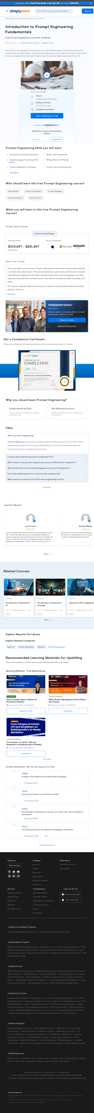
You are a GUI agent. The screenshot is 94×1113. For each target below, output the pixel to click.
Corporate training (40, 893)
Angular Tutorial (57, 1058)
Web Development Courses (38, 1037)
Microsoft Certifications (42, 1043)
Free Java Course (48, 1010)
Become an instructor (68, 864)
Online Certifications (28, 1031)
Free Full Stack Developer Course (47, 1013)
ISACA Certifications (48, 1040)
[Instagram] (18, 876)
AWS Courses (25, 1043)
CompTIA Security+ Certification (71, 974)
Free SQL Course (69, 1013)
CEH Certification (31, 974)
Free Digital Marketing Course (27, 1010)
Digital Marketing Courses (75, 1043)
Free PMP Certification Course (19, 1013)
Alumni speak (37, 876)
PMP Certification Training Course (20, 971)
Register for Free (26, 711)
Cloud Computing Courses (43, 1028)
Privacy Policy (50, 1072)
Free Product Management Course (66, 1001)
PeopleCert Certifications (37, 1034)
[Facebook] (9, 872)
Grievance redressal (40, 880)
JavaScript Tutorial (29, 1058)
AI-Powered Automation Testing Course (65, 953)
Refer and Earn (14, 865)
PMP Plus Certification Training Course (22, 947)
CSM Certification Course (46, 971)
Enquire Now (57, 139)
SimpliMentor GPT (14, 909)
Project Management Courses (18, 1028)
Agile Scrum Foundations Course (37, 1001)
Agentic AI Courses (46, 1031)
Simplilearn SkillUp (14, 893)
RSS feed (10, 905)
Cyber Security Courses (66, 1031)
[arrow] (47, 435)
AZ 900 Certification (48, 974)
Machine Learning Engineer (45, 233)
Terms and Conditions (33, 1072)
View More (14, 172)
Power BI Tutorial (50, 1061)
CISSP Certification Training (54, 977)
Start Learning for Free (47, 115)
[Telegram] (14, 876)
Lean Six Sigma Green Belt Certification (31, 980)
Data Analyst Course (48, 947)
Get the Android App (72, 894)
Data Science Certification (68, 947)
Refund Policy (64, 1072)
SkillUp (13, 18)
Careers (36, 868)
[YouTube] (18, 872)
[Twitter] (14, 872)
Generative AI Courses (65, 1028)
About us (36, 864)
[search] (38, 11)
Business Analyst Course (37, 953)
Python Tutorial (13, 1058)
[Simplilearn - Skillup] (20, 11)
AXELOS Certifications (29, 1040)
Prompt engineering (16, 442)
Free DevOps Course (58, 1007)
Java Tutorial (43, 1058)
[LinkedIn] (9, 876)
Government (37, 913)
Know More (68, 711)
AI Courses (58, 1043)
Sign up (87, 11)
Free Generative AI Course (17, 998)
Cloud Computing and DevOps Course (54, 932)
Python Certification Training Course (64, 983)
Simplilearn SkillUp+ (40, 897)
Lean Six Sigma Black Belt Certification (64, 980)
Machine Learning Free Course (69, 1010)
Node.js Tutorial (71, 1058)
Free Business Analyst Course (61, 998)
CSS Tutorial (64, 1061)
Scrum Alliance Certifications (60, 1034)
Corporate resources (41, 905)
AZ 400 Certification (16, 977)
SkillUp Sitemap (13, 897)
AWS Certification (15, 974)
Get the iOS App (72, 900)
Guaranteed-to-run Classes (43, 901)
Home (7, 18)
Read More (11, 294)
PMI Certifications (65, 1040)
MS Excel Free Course (40, 1004)
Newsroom (37, 872)
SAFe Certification (34, 977)
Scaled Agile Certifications (61, 1037)
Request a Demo (67, 320)
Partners (36, 909)
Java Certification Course (38, 983)
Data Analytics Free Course (37, 1007)
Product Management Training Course (22, 932)
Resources (11, 901)
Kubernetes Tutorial (34, 1061)
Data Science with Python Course (72, 971)
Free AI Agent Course (38, 998)
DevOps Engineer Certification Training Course (58, 950)
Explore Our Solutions (67, 326)
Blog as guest (65, 868)
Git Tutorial (20, 1061)
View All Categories (56, 647)
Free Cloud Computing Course (63, 1004)
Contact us (37, 884)
